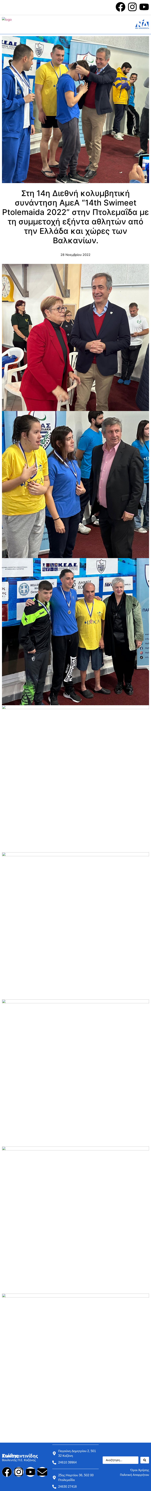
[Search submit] (144, 1460)
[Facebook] (120, 7)
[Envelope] (42, 1472)
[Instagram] (132, 7)
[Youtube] (144, 7)
